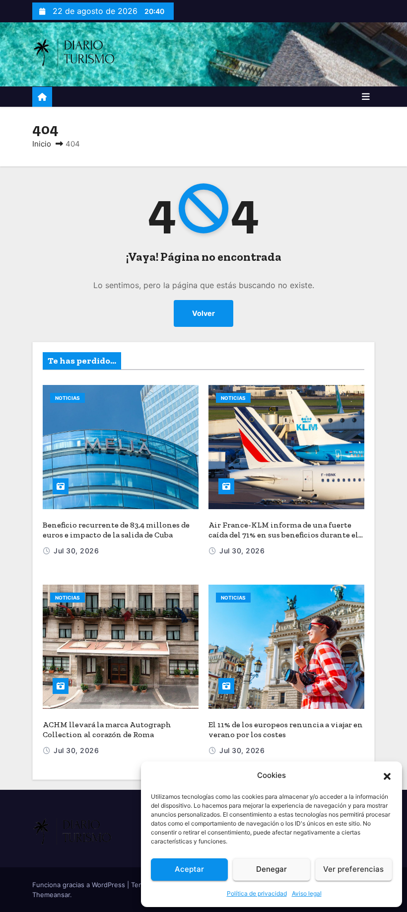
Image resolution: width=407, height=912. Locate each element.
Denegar (271, 869)
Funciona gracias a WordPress (79, 885)
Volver (203, 313)
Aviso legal (307, 893)
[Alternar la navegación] (366, 96)
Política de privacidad (257, 893)
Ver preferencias (353, 869)
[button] (387, 775)
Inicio (41, 144)
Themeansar (51, 895)
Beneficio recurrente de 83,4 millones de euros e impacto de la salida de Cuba (116, 529)
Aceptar (189, 869)
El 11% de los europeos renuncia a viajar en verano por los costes (285, 729)
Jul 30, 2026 (76, 550)
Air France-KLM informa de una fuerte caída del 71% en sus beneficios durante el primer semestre (283, 534)
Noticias (67, 398)
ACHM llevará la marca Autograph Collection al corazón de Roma (107, 729)
